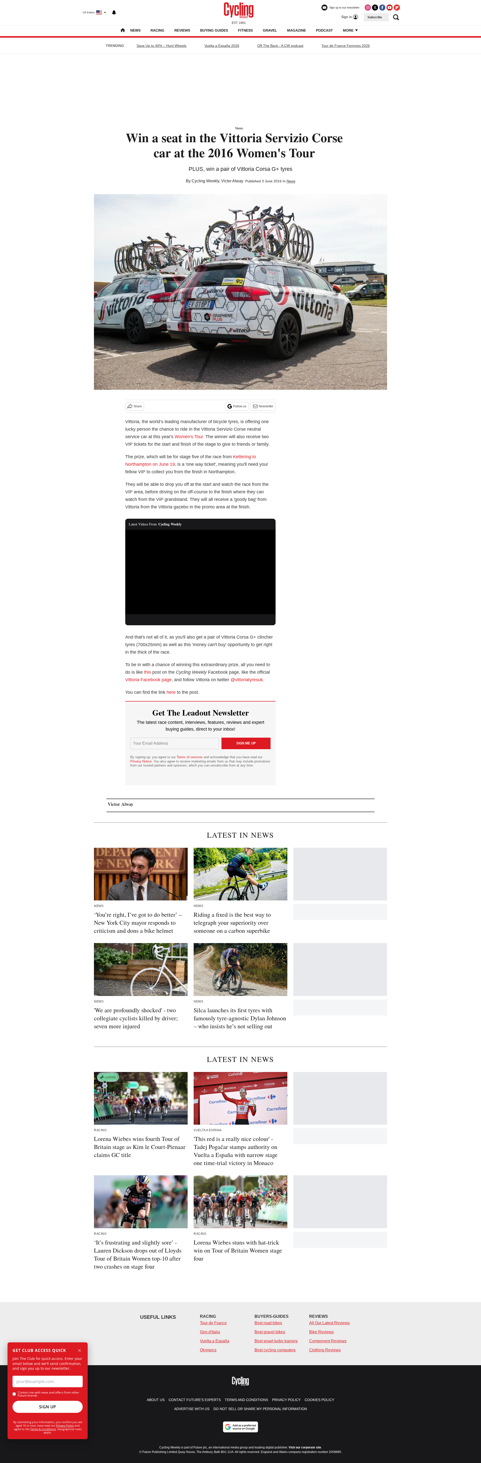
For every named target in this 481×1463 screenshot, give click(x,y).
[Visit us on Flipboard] (397, 8)
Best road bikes (268, 1323)
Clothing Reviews (325, 1350)
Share (138, 406)
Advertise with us (191, 1409)
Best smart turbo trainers (276, 1341)
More (348, 30)
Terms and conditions (246, 1400)
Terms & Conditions (43, 1429)
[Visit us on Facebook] (382, 8)
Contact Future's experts (195, 1400)
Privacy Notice (141, 761)
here (171, 692)
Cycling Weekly (205, 181)
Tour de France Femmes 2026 (345, 46)
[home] (122, 31)
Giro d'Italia (210, 1332)
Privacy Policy (65, 1425)
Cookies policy (319, 1400)
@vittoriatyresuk (246, 679)
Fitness (245, 30)
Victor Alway (232, 181)
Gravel (270, 30)
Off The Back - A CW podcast (280, 46)
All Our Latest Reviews (329, 1323)
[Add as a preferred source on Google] (240, 1426)
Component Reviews (327, 1341)
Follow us (239, 406)
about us (156, 1400)
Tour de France (213, 1323)
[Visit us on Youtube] (390, 8)
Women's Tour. (189, 436)
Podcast (324, 30)
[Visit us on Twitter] (375, 8)
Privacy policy (286, 1400)
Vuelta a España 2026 (221, 46)
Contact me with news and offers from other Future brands (48, 1394)
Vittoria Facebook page (148, 679)
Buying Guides (214, 30)
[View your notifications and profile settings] (114, 13)
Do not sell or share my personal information (260, 1409)
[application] (200, 572)
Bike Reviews (321, 1332)
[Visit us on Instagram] (368, 8)
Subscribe (375, 17)
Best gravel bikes (270, 1332)
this (147, 672)
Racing (157, 30)
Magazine (296, 30)
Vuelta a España (214, 1341)
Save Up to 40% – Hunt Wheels (161, 46)
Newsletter (266, 406)
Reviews (182, 30)
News (135, 30)
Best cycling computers (275, 1350)
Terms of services (190, 757)
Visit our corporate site (305, 1447)
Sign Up (47, 1407)
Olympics (208, 1350)
